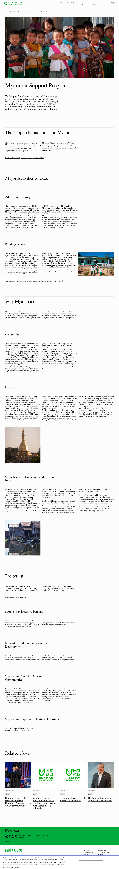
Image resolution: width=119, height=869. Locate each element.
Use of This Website (103, 852)
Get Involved (80, 4)
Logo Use (100, 854)
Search (107, 3)
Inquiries (85, 854)
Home (7, 12)
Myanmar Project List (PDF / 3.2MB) (15, 597)
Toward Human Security (32, 12)
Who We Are (60, 3)
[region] (59, 862)
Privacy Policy (102, 850)
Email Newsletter (88, 852)
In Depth (95, 4)
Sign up (7, 841)
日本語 (113, 3)
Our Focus (21, 12)
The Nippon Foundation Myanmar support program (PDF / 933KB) (24, 158)
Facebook (86, 850)
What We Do (71, 3)
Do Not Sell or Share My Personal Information (91, 862)
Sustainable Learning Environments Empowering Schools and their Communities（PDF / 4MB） (33, 281)
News (89, 3)
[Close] (116, 862)
